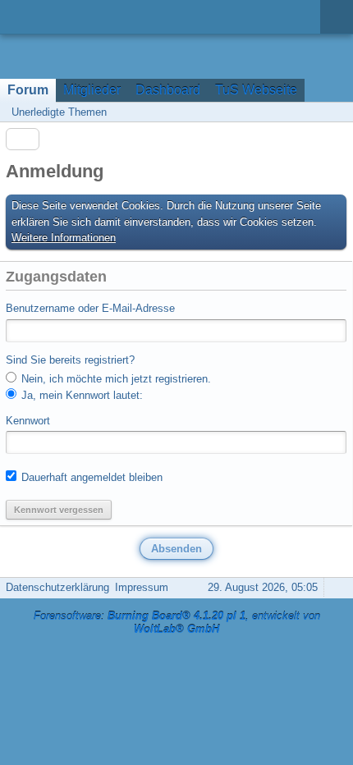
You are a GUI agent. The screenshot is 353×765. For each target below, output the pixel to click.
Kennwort (28, 421)
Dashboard (167, 90)
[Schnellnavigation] (313, 112)
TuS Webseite (256, 90)
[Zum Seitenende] (336, 112)
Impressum (141, 587)
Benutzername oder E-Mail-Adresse (90, 308)
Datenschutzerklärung (57, 587)
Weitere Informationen (63, 237)
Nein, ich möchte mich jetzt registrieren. (114, 379)
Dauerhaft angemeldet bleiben (90, 477)
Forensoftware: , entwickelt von (177, 623)
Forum (27, 90)
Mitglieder (92, 90)
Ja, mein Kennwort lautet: (80, 395)
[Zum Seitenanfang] (336, 587)
